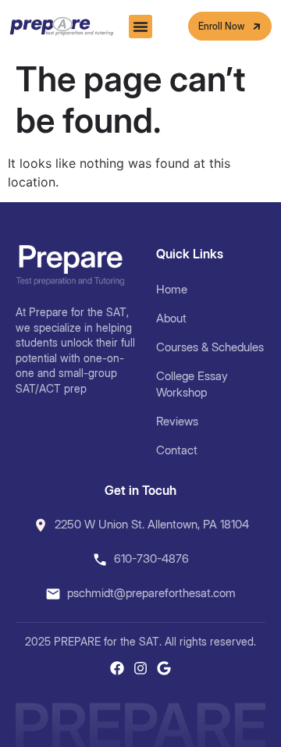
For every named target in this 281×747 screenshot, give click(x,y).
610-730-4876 (151, 558)
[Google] (164, 668)
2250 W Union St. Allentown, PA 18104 (152, 524)
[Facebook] (117, 668)
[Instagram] (140, 668)
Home (171, 289)
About (171, 318)
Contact (176, 450)
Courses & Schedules (210, 347)
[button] (140, 26)
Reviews (177, 421)
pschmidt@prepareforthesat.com (151, 592)
